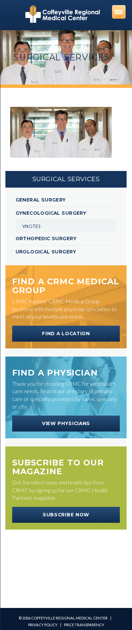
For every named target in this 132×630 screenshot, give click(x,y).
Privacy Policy (43, 625)
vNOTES (31, 226)
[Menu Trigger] (119, 12)
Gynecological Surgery (51, 213)
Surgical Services (66, 179)
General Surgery (41, 200)
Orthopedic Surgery (46, 238)
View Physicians (66, 423)
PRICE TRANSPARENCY (84, 625)
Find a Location (66, 333)
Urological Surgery (46, 251)
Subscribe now (66, 514)
